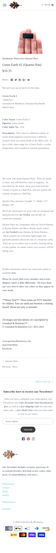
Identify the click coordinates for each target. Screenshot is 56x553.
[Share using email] (28, 79)
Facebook (7, 348)
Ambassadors (8, 502)
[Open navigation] (4, 5)
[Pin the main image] (20, 79)
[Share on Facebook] (12, 79)
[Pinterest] (28, 438)
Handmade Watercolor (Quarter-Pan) (20, 58)
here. (14, 273)
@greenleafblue (10, 345)
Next (15, 366)
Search (5, 495)
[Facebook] (23, 438)
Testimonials (8, 484)
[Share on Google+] (24, 79)
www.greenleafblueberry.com (16, 341)
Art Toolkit (24, 214)
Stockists (6, 509)
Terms (5, 491)
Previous (6, 366)
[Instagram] (33, 438)
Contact (6, 487)
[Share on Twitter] (16, 79)
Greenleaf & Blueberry (32, 522)
